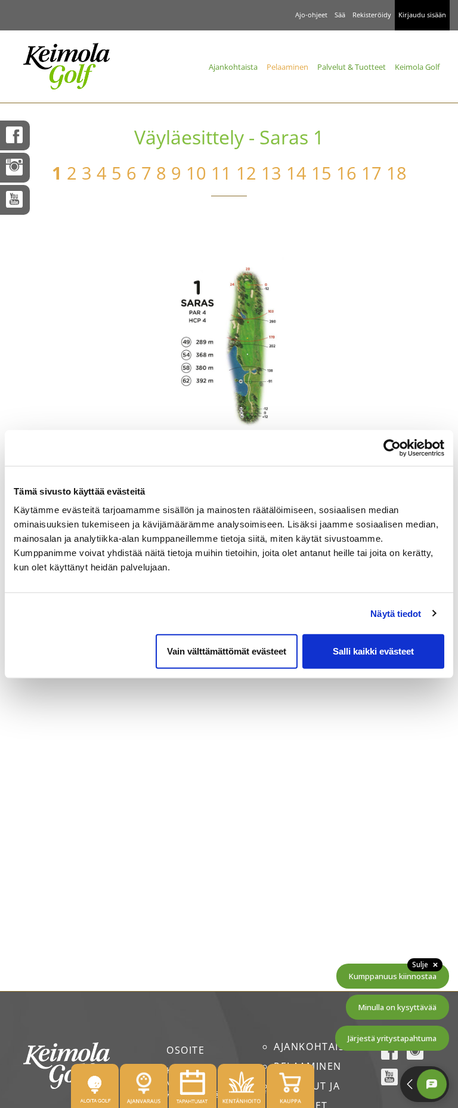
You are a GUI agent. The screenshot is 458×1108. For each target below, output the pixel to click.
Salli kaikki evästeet (373, 651)
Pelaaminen (287, 66)
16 (346, 172)
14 (296, 172)
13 (271, 172)
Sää (340, 14)
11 (221, 172)
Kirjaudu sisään (422, 14)
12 (246, 172)
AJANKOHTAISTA (316, 1046)
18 (396, 172)
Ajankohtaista (233, 66)
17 (371, 172)
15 (321, 172)
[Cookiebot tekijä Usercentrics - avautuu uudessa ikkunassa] (392, 447)
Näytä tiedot (395, 613)
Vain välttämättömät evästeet (226, 651)
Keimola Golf (417, 66)
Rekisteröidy (371, 14)
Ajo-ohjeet (311, 14)
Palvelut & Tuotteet (351, 66)
